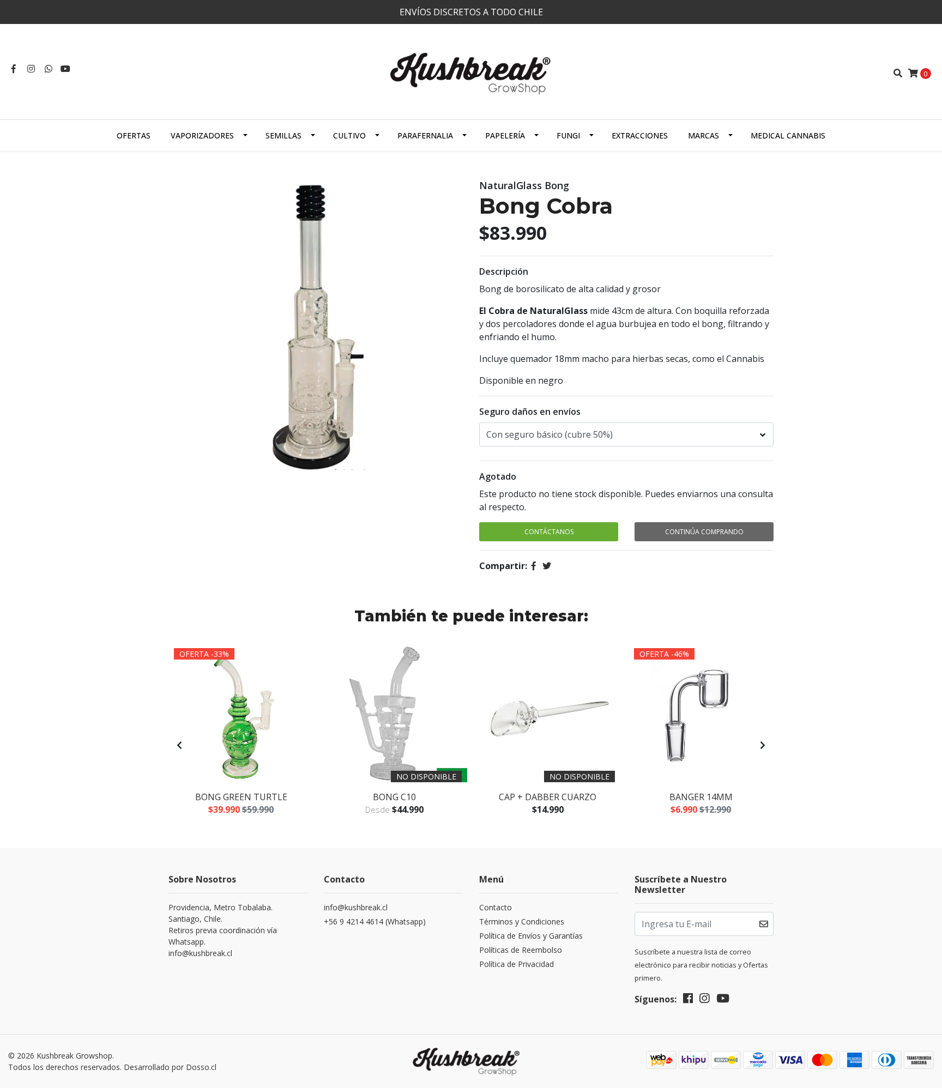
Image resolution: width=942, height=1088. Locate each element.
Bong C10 (394, 797)
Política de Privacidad (516, 964)
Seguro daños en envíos (530, 412)
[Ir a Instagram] (31, 69)
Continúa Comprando (704, 531)
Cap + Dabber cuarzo (547, 797)
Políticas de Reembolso (520, 950)
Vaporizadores (202, 135)
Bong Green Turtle (241, 797)
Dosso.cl (201, 1067)
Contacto (495, 907)
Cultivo (349, 135)
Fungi (568, 135)
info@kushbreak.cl (356, 907)
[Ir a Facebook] (13, 69)
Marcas (703, 135)
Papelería (505, 135)
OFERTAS (133, 135)
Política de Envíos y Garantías (531, 935)
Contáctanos (548, 531)
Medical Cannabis (788, 135)
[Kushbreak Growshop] (471, 72)
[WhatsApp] (48, 69)
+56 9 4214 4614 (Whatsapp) (375, 921)
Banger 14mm (701, 797)
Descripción (503, 271)
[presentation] (179, 745)
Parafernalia (425, 135)
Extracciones (640, 135)
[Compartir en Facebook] (534, 566)
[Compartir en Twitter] (546, 566)
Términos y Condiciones (521, 921)
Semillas (283, 135)
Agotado (497, 476)
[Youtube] (65, 69)
